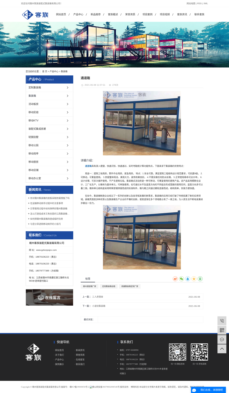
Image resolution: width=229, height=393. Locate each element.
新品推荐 (96, 14)
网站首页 (61, 14)
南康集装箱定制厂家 (129, 286)
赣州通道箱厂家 (89, 286)
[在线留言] (221, 339)
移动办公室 (35, 178)
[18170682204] (221, 320)
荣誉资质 (130, 14)
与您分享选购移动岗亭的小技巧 (45, 224)
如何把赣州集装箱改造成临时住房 (46, 219)
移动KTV (33, 120)
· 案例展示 (59, 364)
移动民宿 (33, 112)
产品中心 (78, 14)
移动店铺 (33, 170)
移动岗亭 (33, 153)
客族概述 (113, 14)
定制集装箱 (35, 87)
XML (205, 3)
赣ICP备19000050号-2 (79, 387)
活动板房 (33, 104)
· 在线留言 (79, 359)
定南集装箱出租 (108, 286)
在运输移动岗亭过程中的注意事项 (46, 203)
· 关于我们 (59, 355)
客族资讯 (182, 14)
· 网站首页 (59, 350)
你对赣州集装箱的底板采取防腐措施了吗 (49, 198)
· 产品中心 (59, 359)
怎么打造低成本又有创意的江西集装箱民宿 (50, 213)
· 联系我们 (79, 364)
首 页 (44, 71)
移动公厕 (33, 145)
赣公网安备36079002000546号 (106, 387)
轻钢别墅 (33, 137)
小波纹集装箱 (98, 306)
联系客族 (199, 14)
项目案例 (148, 14)
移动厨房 (33, 162)
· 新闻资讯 (79, 350)
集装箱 (64, 71)
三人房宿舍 (97, 296)
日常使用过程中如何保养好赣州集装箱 (48, 208)
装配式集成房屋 (37, 128)
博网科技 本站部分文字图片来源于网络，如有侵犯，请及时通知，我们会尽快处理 (167, 387)
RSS (199, 3)
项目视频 (165, 14)
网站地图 (191, 3)
